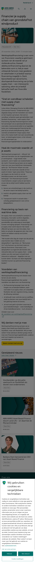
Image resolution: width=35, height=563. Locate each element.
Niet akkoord (26, 554)
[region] (17, 521)
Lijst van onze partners (9, 549)
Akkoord (9, 554)
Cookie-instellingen (17, 559)
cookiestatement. (11, 546)
